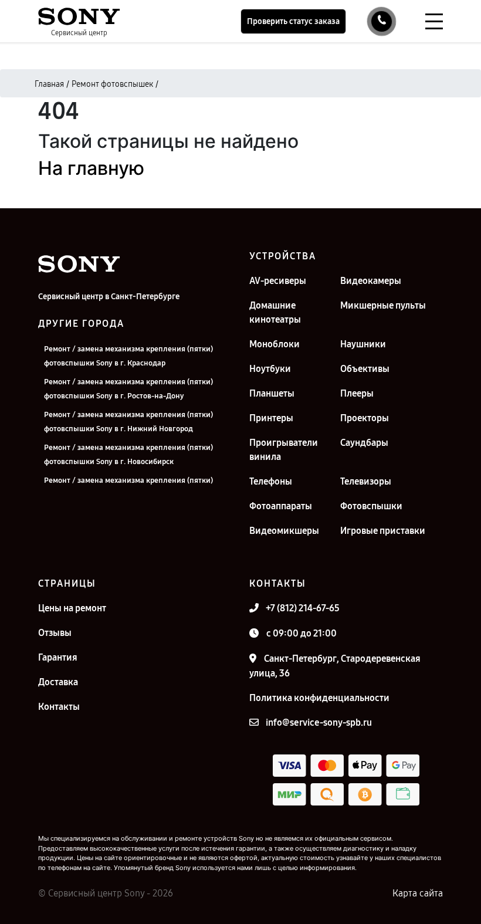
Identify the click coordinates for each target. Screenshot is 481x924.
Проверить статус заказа (293, 21)
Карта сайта (417, 893)
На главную (91, 168)
